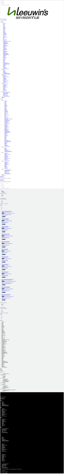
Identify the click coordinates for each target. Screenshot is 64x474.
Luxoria (3, 345)
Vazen (2, 460)
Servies (2, 438)
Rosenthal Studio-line (4, 352)
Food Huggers (3, 332)
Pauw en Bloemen (5, 381)
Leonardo (3, 344)
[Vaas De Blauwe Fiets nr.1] (5, 256)
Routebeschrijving (2, 398)
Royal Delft (3, 353)
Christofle (3, 327)
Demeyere (3, 330)
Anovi (2, 324)
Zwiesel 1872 (3, 366)
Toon (1, 308)
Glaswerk (3, 402)
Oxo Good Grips (4, 347)
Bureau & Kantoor (4, 419)
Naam (2, 195)
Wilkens (3, 364)
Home (2, 190)
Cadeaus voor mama (4, 429)
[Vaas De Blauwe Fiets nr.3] (5, 271)
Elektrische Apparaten (4, 445)
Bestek (2, 401)
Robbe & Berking (4, 349)
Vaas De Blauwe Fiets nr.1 (5, 257)
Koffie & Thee (3, 412)
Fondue (3, 410)
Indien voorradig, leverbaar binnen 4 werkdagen (9, 389)
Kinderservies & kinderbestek (5, 440)
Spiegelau (3, 357)
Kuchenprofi (3, 340)
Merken (3, 191)
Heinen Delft (3, 334)
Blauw (4, 376)
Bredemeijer (3, 326)
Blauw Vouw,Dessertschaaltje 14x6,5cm (6, 214)
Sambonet (3, 354)
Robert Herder (3, 350)
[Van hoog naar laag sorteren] (0, 197)
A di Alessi (3, 321)
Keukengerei (3, 411)
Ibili (2, 336)
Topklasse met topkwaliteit (5, 432)
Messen (3, 413)
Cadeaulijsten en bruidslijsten (5, 428)
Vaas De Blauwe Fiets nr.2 (5, 264)
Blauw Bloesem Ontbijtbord (5, 219)
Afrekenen (3, 2)
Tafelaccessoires (4, 404)
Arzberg (3, 325)
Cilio (2, 328)
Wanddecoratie (3, 425)
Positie (2, 194)
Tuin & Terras (3, 424)
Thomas (3, 360)
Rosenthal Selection (4, 351)
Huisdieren (3, 420)
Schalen (3, 458)
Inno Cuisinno (3, 337)
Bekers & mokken (5, 385)
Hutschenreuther (4, 335)
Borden (4, 386)
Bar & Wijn (3, 454)
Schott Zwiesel (3, 355)
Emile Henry (3, 331)
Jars (2, 338)
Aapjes (4, 375)
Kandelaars (3, 456)
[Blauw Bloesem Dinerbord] (5, 226)
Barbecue (3, 409)
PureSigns (3, 348)
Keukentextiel (3, 447)
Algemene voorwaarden (4, 471)
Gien (2, 333)
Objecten (3, 422)
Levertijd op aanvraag (5, 390)
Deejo (2, 329)
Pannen (3, 415)
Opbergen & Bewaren (4, 449)
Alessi (2, 323)
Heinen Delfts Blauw (5, 373)
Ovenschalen (3, 414)
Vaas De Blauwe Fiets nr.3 (5, 272)
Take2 (2, 359)
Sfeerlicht (3, 423)
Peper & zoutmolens (4, 451)
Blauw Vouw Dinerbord (4, 249)
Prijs (2, 305)
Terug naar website (4, 20)
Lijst (4, 198)
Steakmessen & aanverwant (5, 405)
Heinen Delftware (5, 380)
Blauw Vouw (4, 379)
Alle (2, 202)
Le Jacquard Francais (4, 343)
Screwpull (3, 356)
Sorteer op (1, 193)
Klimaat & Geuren (4, 421)
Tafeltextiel (3, 403)
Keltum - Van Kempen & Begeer (5, 339)
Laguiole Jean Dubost (4, 341)
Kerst (2, 431)
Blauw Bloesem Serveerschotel (5, 234)
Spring (2, 358)
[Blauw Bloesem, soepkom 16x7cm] (6, 294)
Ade (2, 322)
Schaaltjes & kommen (5, 387)
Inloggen (3, 3)
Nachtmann (3, 346)
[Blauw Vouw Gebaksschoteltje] (6, 241)
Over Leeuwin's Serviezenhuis (5, 188)
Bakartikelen (3, 408)
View (1, 198)
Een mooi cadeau (4, 430)
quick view (3, 220)
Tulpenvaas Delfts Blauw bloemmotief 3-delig (7, 282)
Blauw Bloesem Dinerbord (5, 229)
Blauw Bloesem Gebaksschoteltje (6, 287)
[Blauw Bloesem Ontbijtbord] (5, 218)
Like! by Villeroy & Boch (5, 362)
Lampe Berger (3, 342)
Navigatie (1, 21)
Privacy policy (3, 470)
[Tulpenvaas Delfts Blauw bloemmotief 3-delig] (7, 279)
